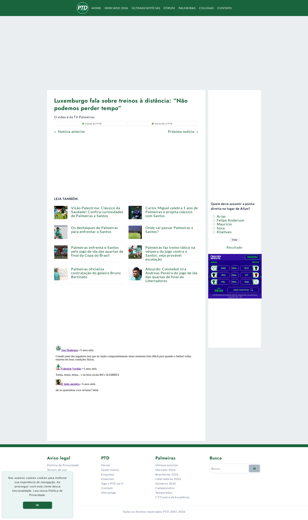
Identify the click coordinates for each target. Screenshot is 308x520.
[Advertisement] (154, 50)
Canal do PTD (93, 123)
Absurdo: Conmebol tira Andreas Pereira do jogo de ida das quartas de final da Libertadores (171, 275)
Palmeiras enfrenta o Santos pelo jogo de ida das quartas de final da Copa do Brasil (97, 251)
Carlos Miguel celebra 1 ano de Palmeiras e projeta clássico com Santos (171, 212)
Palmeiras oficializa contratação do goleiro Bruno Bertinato (96, 273)
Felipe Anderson (230, 220)
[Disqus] (126, 388)
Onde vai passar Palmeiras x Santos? (169, 229)
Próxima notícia (181, 131)
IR (254, 468)
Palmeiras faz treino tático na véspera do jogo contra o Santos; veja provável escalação (170, 253)
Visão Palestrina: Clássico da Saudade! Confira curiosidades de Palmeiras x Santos (97, 212)
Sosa (220, 228)
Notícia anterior (71, 131)
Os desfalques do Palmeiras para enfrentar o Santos (94, 229)
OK (37, 505)
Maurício (224, 224)
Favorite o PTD (164, 123)
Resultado (234, 247)
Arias (221, 216)
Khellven (224, 232)
